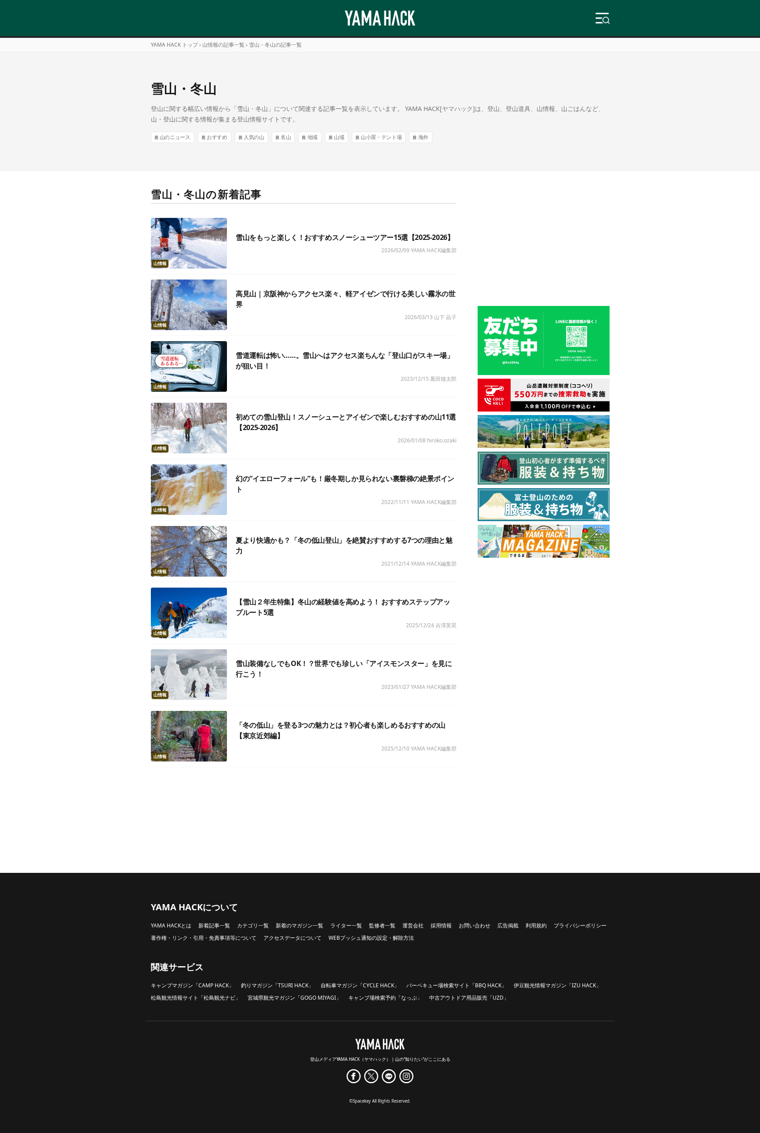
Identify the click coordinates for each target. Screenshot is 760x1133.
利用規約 (536, 925)
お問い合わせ (474, 925)
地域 (312, 137)
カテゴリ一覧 (253, 925)
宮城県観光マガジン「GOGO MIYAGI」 (294, 997)
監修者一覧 (382, 925)
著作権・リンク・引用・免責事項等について (203, 938)
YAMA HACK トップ (174, 44)
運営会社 (413, 925)
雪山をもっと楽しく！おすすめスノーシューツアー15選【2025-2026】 (345, 237)
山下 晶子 (445, 317)
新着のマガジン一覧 (299, 925)
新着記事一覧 (214, 925)
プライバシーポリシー (580, 925)
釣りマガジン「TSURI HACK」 (277, 985)
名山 (286, 137)
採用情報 (441, 925)
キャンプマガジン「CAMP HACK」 (192, 985)
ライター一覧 (346, 925)
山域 (339, 137)
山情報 (160, 263)
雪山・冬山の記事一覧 (275, 44)
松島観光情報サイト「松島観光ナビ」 (196, 997)
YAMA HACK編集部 (434, 250)
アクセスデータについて (292, 938)
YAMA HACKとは (171, 925)
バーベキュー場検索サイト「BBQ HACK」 (456, 985)
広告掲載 (508, 925)
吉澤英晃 (446, 625)
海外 (423, 137)
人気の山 (254, 137)
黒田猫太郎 (443, 379)
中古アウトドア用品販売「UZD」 (469, 997)
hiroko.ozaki (442, 440)
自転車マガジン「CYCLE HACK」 (360, 985)
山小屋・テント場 (381, 137)
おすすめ (217, 137)
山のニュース (175, 137)
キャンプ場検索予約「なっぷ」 (385, 997)
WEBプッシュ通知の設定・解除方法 (371, 938)
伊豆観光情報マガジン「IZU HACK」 (557, 985)
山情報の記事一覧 (223, 44)
